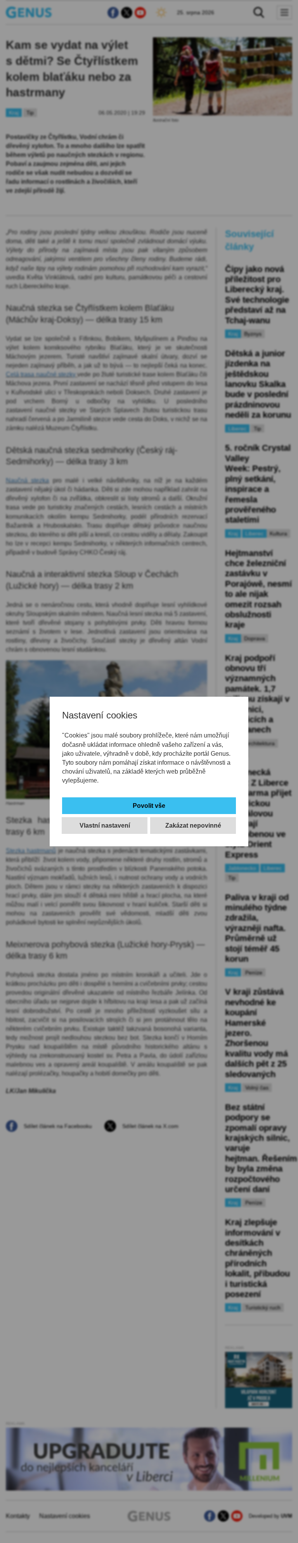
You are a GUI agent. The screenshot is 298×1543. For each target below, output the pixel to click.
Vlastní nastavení (105, 825)
